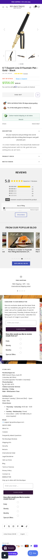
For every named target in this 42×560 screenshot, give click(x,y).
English (23, 534)
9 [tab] (28, 259)
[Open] (4, 555)
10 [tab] (30, 259)
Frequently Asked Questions (11, 435)
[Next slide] (38, 29)
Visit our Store (7, 460)
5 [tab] (20, 259)
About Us (5, 428)
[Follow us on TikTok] (26, 526)
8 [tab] (26, 259)
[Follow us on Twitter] (9, 526)
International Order (8, 453)
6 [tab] (22, 259)
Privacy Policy (7, 470)
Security (5, 446)
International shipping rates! (21, 286)
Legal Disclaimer (7, 456)
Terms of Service (8, 467)
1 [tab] (12, 259)
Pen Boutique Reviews (9, 439)
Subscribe (21, 329)
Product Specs (8, 156)
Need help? (36, 124)
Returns (5, 449)
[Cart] (34, 7)
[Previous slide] (4, 29)
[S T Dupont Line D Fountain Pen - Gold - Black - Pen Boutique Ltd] (10, 56)
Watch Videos (7, 162)
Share (4, 124)
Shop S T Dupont (21, 79)
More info (21, 119)
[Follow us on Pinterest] (18, 526)
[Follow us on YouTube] (22, 526)
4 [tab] (18, 259)
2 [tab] (14, 259)
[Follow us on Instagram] (13, 526)
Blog (3, 463)
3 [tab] (16, 259)
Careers (5, 432)
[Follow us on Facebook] (4, 526)
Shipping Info (6, 442)
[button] (30, 7)
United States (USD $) (10, 534)
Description (7, 131)
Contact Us (6, 474)
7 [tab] (24, 259)
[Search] (7, 7)
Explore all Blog (21, 263)
